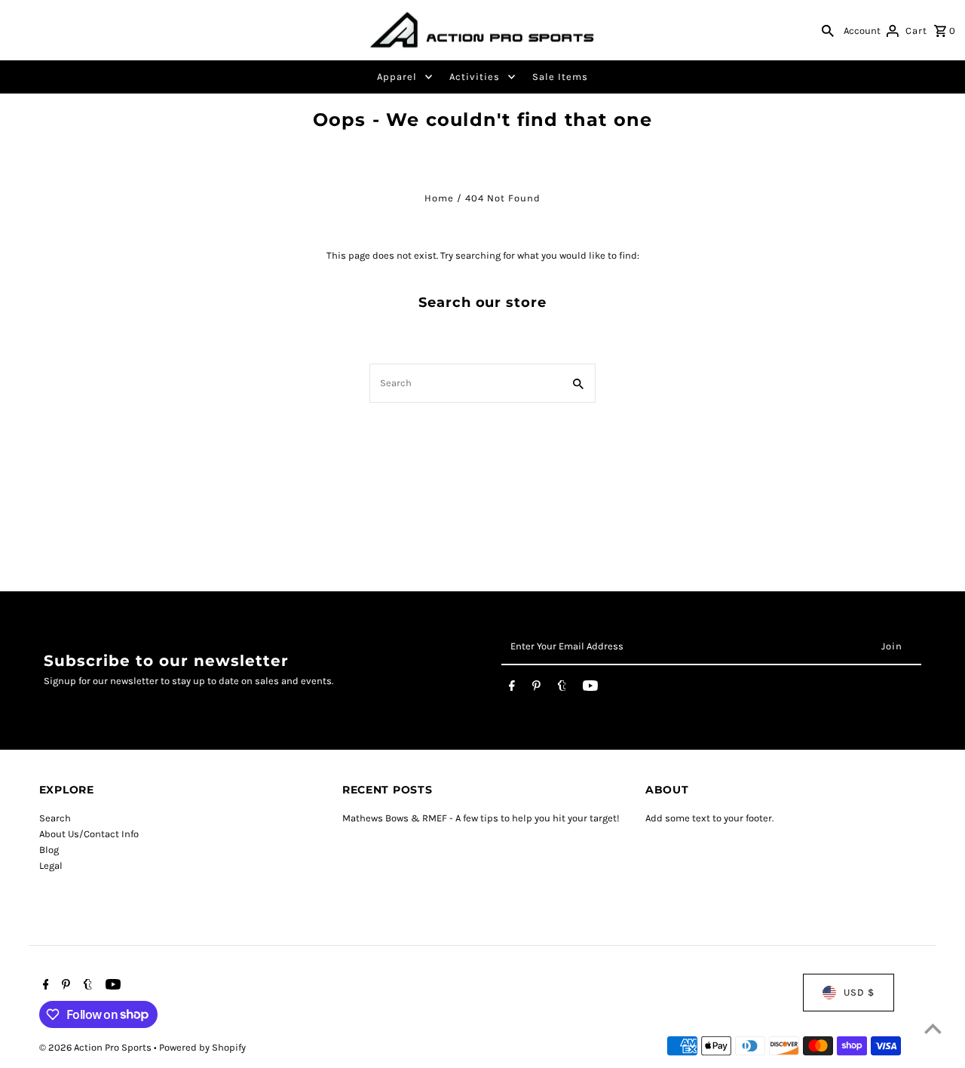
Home (439, 198)
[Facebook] (512, 688)
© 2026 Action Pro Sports (96, 1047)
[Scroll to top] (933, 1028)
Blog (49, 849)
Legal (51, 865)
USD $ (859, 992)
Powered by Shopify (202, 1047)
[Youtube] (590, 688)
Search (55, 818)
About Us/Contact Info (89, 833)
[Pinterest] (536, 688)
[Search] (828, 30)
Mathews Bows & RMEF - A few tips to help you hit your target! (481, 818)
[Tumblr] (562, 688)
